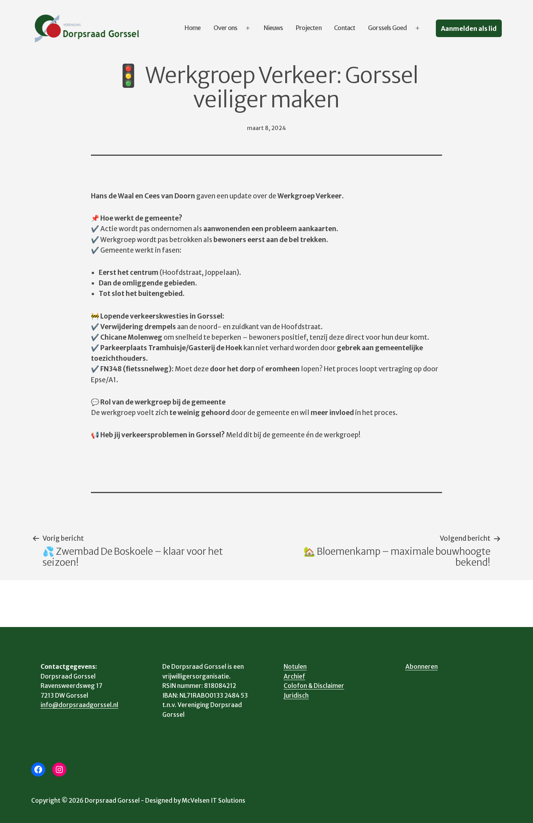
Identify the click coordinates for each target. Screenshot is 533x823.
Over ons (225, 28)
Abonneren (421, 666)
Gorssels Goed (387, 28)
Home (193, 28)
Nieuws (273, 28)
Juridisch (296, 695)
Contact (344, 28)
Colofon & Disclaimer (314, 685)
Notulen (295, 666)
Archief (294, 676)
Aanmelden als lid (469, 28)
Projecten (309, 28)
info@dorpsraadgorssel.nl (79, 705)
